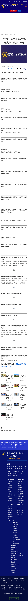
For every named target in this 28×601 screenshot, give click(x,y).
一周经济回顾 (11, 495)
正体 (23, 1)
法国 (4, 445)
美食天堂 (15, 530)
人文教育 (10, 504)
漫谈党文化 (13, 568)
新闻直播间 (13, 10)
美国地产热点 (11, 520)
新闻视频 (11, 479)
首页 (2, 34)
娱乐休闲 (15, 522)
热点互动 (20, 483)
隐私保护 (22, 578)
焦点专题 (6, 34)
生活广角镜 (15, 524)
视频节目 (21, 453)
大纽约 (8, 442)
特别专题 (14, 545)
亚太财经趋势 (11, 498)
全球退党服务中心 (18, 587)
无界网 (13, 589)
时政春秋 (20, 487)
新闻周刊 (10, 491)
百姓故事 (13, 566)
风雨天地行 (13, 563)
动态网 (8, 589)
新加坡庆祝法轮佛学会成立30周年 (22, 377)
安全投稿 (10, 580)
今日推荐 (9, 473)
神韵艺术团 (10, 585)
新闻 (8, 464)
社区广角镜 (11, 496)
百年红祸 (13, 561)
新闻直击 (10, 489)
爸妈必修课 (10, 516)
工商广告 (13, 572)
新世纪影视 (19, 589)
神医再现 (19, 514)
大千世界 (15, 535)
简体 (26, 1)
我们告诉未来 (14, 547)
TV (19, 10)
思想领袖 (20, 489)
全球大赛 (15, 475)
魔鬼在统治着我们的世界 (17, 555)
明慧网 (3, 589)
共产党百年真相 (15, 551)
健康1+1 (19, 507)
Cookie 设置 (14, 598)
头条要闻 (9, 471)
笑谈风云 (10, 508)
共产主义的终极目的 (16, 553)
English (23, 445)
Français (3, 447)
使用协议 (4, 580)
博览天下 (15, 473)
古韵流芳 (10, 510)
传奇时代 (13, 549)
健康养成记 (20, 512)
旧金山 (8, 445)
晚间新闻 (10, 487)
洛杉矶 (16, 442)
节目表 (9, 456)
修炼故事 (13, 570)
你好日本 (15, 526)
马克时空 (20, 498)
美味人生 (15, 532)
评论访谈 (21, 479)
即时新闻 (20, 471)
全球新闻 (10, 481)
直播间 (15, 456)
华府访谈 (10, 493)
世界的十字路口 (22, 496)
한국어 (19, 447)
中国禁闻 (10, 485)
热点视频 (15, 471)
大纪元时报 (17, 585)
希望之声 (10, 587)
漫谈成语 (10, 514)
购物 (18, 458)
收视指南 (16, 578)
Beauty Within (16, 534)
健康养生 (20, 504)
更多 (24, 589)
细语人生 (20, 502)
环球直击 (10, 483)
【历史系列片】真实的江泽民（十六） (22, 395)
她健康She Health (21, 508)
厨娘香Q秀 (15, 537)
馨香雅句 (10, 512)
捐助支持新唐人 (12, 458)
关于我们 (10, 578)
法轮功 (11, 34)
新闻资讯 (14, 453)
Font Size (21, 68)
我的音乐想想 (16, 543)
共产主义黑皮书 (15, 564)
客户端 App (4, 582)
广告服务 (16, 580)
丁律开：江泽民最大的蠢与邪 (9, 387)
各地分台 (18, 1)
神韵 (10, 1)
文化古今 (10, 518)
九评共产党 (13, 557)
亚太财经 (10, 500)
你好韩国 (15, 528)
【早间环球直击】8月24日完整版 (23, 387)
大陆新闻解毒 (21, 500)
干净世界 (4, 587)
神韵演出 (9, 475)
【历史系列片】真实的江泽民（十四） (9, 406)
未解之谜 (10, 507)
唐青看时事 (20, 495)
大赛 (14, 1)
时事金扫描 (20, 485)
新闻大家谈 (20, 481)
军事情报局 (20, 493)
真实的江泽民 (14, 559)
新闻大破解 (20, 491)
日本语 (14, 447)
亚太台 (12, 445)
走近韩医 (19, 516)
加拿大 (12, 442)
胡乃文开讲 (20, 510)
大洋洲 (21, 442)
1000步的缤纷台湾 (16, 540)
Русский (9, 447)
